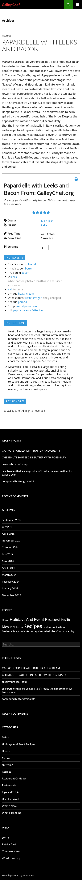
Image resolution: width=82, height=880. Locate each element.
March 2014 (9, 574)
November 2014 (11, 540)
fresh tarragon (33, 298)
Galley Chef (11, 4)
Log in (5, 837)
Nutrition (18, 627)
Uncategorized (36, 631)
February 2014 (10, 581)
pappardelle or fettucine (28, 310)
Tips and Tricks (22, 631)
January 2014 (10, 588)
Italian (44, 225)
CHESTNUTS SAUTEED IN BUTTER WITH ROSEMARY (34, 457)
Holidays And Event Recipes (34, 619)
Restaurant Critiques (55, 627)
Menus (7, 627)
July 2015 (7, 526)
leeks (13, 277)
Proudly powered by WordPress (18, 875)
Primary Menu (77, 4)
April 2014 (8, 567)
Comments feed (11, 851)
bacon (25, 272)
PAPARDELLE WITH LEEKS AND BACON (39, 45)
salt (10, 289)
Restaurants (8, 631)
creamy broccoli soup (14, 464)
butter (29, 268)
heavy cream (26, 293)
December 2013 (11, 595)
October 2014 (10, 547)
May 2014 (8, 561)
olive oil (31, 264)
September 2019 (11, 520)
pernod (22, 302)
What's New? (51, 631)
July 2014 (7, 554)
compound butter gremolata (18, 481)
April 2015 (8, 533)
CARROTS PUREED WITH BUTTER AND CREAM (31, 450)
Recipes (6, 35)
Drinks (5, 620)
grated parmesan (26, 306)
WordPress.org (11, 858)
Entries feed (9, 844)
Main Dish (47, 221)
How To (64, 620)
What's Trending (66, 631)
